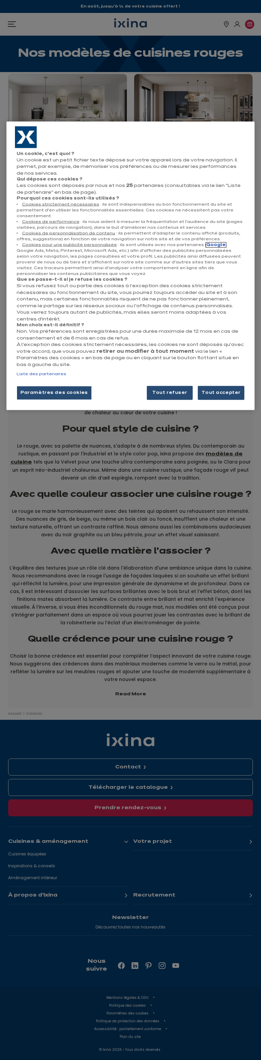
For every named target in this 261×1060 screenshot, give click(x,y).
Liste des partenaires (41, 374)
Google (216, 245)
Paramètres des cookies (54, 392)
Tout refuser (169, 392)
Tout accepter (221, 392)
